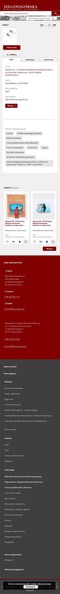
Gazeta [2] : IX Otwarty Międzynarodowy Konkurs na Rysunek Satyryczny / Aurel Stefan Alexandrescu (43, 223)
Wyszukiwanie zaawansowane (39, 18)
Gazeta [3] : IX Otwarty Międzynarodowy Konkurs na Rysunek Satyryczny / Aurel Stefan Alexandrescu (16, 223)
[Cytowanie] (54, 25)
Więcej (49, 249)
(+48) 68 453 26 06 (12, 339)
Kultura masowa (14, 138)
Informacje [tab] (30, 60)
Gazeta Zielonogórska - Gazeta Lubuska (21, 410)
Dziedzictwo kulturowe (14, 388)
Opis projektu (10, 498)
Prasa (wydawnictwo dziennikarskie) (22, 143)
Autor (7, 444)
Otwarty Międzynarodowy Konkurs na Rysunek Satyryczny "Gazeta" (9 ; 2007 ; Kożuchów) (27, 163)
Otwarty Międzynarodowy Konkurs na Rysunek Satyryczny (28, 415)
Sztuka (10, 133)
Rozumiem (30, 586)
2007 (7, 91)
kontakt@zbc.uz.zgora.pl (14, 309)
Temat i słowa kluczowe (14, 455)
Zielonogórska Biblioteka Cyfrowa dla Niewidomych (26, 421)
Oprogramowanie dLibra (15, 531)
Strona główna (10, 373)
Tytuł (7, 450)
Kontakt (8, 520)
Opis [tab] (11, 60)
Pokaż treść (12, 47)
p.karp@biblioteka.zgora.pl (15, 346)
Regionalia (9, 399)
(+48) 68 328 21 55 (12, 296)
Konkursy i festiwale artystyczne (20, 157)
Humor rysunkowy (15, 147)
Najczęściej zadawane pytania (17, 509)
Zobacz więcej (10, 429)
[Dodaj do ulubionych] (49, 25)
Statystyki (9, 526)
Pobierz (12, 54)
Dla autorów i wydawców (15, 504)
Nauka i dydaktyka (12, 393)
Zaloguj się (9, 560)
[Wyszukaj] (56, 13)
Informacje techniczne (14, 515)
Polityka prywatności (13, 537)
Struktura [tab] (48, 60)
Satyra (44, 147)
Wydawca (9, 461)
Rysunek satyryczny (15, 152)
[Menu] (56, 2)
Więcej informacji (44, 584)
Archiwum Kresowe (13, 404)
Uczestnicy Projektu (13, 493)
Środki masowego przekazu (29, 133)
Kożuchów (32, 147)
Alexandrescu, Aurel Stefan (16, 83)
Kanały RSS (9, 542)
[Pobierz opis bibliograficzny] (13, 242)
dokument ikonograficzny (16, 99)
